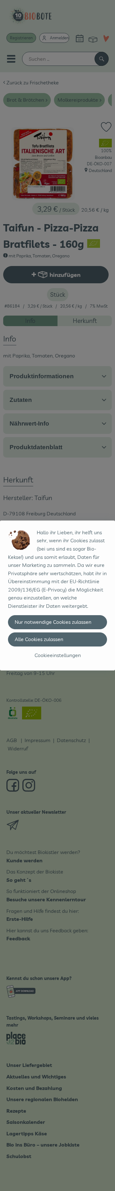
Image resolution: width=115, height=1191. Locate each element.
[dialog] (57, 595)
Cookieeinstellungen (57, 655)
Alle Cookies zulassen (39, 639)
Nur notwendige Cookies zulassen (53, 622)
